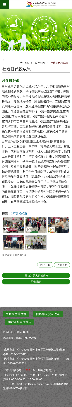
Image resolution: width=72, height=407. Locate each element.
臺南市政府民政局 (40, 4)
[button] (13, 225)
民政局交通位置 (16, 314)
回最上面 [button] (62, 264)
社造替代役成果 (59, 62)
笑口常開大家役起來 (36, 275)
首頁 (27, 62)
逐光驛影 (35, 281)
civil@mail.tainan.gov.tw (38, 383)
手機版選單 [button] (4, 4)
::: (3, 54)
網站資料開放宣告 (19, 322)
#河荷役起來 (19, 213)
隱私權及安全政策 (48, 314)
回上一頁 (45, 264)
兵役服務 (40, 62)
